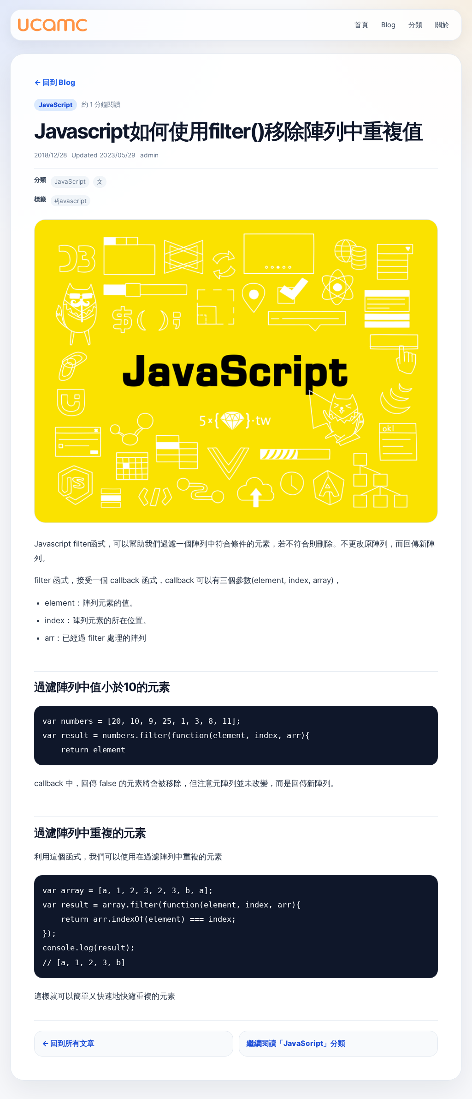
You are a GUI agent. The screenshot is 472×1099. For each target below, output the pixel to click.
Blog (388, 25)
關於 (442, 25)
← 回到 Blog (54, 82)
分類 (415, 25)
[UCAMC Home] (52, 25)
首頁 (361, 25)
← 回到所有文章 (68, 1043)
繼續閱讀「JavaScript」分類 (296, 1043)
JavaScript (55, 104)
